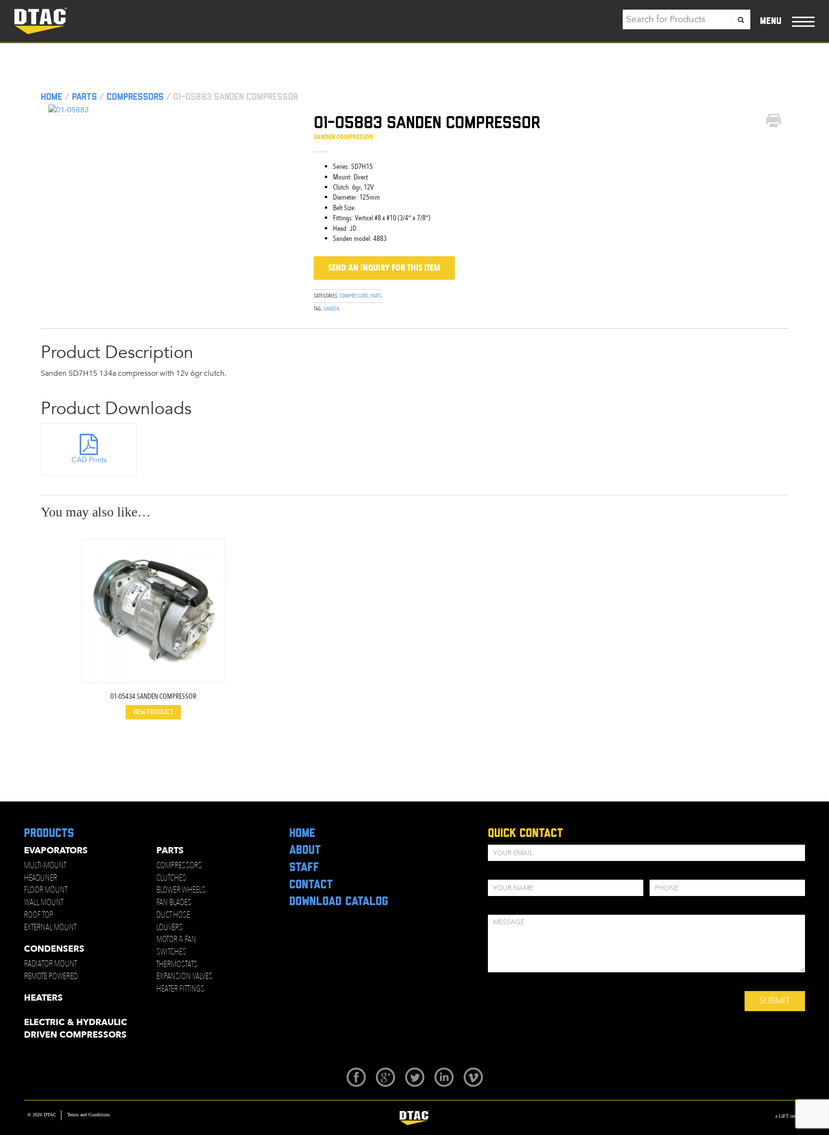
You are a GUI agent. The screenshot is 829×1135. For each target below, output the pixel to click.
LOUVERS (169, 927)
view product (153, 712)
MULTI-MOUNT (45, 866)
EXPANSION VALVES (184, 976)
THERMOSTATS (177, 964)
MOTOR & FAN (176, 939)
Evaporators (56, 851)
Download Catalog (338, 901)
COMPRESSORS (179, 866)
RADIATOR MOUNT (50, 964)
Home (51, 97)
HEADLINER (40, 878)
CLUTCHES (171, 878)
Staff (304, 867)
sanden (331, 308)
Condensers (54, 949)
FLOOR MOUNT (45, 890)
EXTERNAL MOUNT (50, 927)
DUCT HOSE (173, 915)
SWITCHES (171, 952)
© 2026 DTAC (41, 1114)
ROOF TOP (38, 915)
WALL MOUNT (43, 902)
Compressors (135, 97)
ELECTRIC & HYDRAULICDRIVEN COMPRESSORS (75, 1028)
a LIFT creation (790, 1116)
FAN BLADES (173, 902)
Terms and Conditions (88, 1114)
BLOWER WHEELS (181, 890)
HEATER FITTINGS (180, 989)
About (305, 850)
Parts (84, 97)
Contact (311, 885)
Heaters (43, 998)
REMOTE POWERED (51, 976)
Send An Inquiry (384, 268)
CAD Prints (89, 460)
